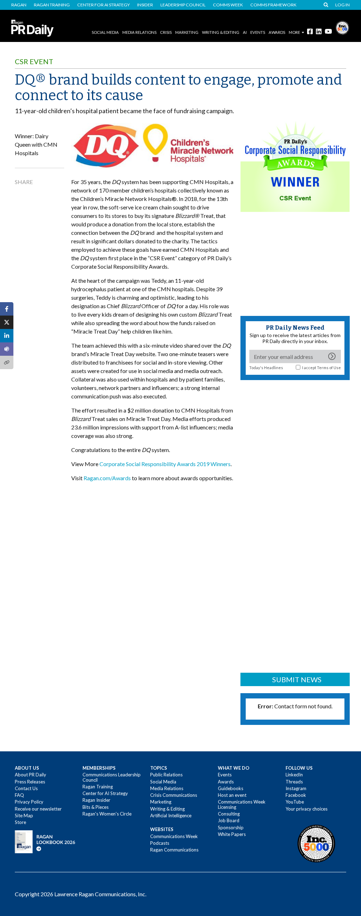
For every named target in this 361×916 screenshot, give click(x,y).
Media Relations (139, 32)
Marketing (186, 32)
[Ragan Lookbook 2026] (45, 841)
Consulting (229, 814)
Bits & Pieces (95, 807)
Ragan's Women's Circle (106, 814)
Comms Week (228, 5)
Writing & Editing (220, 32)
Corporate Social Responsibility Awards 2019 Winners (165, 463)
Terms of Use (329, 367)
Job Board (228, 820)
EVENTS (257, 32)
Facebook (296, 795)
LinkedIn (294, 774)
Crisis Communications (173, 795)
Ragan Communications (174, 850)
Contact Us (26, 788)
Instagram (296, 788)
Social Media (105, 32)
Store (20, 822)
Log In (342, 5)
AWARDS (277, 32)
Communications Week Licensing (241, 804)
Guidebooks (230, 788)
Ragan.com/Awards (107, 478)
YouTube (295, 802)
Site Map (24, 815)
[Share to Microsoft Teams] (6, 349)
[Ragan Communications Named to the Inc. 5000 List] (342, 27)
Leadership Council (183, 5)
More (294, 32)
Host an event (232, 795)
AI (245, 32)
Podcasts (159, 843)
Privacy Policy (29, 802)
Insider (145, 5)
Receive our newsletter (38, 809)
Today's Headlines (266, 367)
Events (225, 774)
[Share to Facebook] (6, 309)
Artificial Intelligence (170, 815)
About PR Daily (30, 774)
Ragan (18, 5)
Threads (294, 781)
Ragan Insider (96, 800)
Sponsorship (231, 827)
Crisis (166, 32)
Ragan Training (52, 5)
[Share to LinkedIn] (6, 335)
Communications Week (174, 836)
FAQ (19, 795)
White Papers (232, 834)
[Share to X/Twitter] (6, 322)
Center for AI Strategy (103, 5)
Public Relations (166, 774)
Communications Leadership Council (111, 777)
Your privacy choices (307, 809)
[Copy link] (6, 362)
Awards (226, 781)
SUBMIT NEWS (297, 679)
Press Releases (30, 781)
